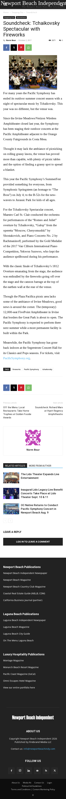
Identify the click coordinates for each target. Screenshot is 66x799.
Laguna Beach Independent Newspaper (24, 620)
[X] (14, 47)
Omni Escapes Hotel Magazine (19, 680)
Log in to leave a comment (33, 541)
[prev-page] (5, 521)
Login (49, 782)
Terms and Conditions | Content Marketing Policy (33, 789)
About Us (16, 782)
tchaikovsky (47, 369)
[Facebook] (6, 47)
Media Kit (27, 782)
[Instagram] (20, 770)
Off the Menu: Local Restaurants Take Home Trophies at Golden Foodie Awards (17, 412)
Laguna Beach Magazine (16, 626)
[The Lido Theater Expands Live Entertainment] (11, 477)
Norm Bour (11, 40)
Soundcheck (31, 12)
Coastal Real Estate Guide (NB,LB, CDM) (24, 593)
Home (6, 12)
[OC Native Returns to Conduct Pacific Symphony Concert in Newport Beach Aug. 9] (11, 508)
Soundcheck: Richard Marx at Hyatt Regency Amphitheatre (49, 411)
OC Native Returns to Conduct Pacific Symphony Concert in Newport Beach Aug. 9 (39, 508)
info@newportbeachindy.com (39, 748)
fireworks (16, 369)
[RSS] (46, 771)
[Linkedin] (28, 771)
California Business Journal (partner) (22, 600)
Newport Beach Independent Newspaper (25, 573)
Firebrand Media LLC (40, 742)
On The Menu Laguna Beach (18, 640)
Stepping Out (17, 12)
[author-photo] (33, 445)
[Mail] (37, 771)
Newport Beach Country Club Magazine (24, 586)
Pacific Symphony (31, 369)
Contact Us (39, 782)
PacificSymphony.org (16, 358)
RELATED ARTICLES (15, 465)
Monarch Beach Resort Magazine (21, 667)
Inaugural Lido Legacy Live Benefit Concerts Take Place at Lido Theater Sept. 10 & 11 (42, 493)
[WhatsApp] (28, 47)
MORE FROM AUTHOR (40, 465)
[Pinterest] (21, 47)
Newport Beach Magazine (17, 579)
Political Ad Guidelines (32, 786)
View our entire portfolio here (19, 687)
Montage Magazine (13, 660)
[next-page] (10, 521)
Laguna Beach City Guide (16, 633)
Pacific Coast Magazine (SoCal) (19, 674)
